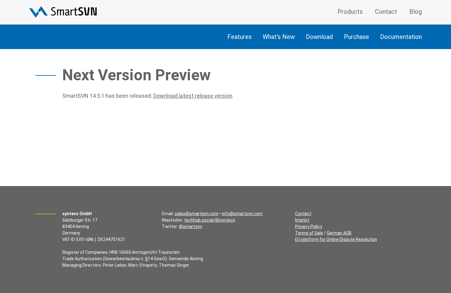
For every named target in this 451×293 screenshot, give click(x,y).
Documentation (401, 37)
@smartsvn (190, 226)
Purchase (356, 37)
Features (239, 37)
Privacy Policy (308, 226)
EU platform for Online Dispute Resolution (336, 239)
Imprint (302, 220)
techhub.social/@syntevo (209, 220)
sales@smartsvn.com (196, 213)
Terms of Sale (309, 232)
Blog (415, 11)
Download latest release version (193, 96)
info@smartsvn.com (242, 213)
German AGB (339, 232)
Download (319, 37)
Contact (386, 11)
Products (350, 11)
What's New (279, 37)
